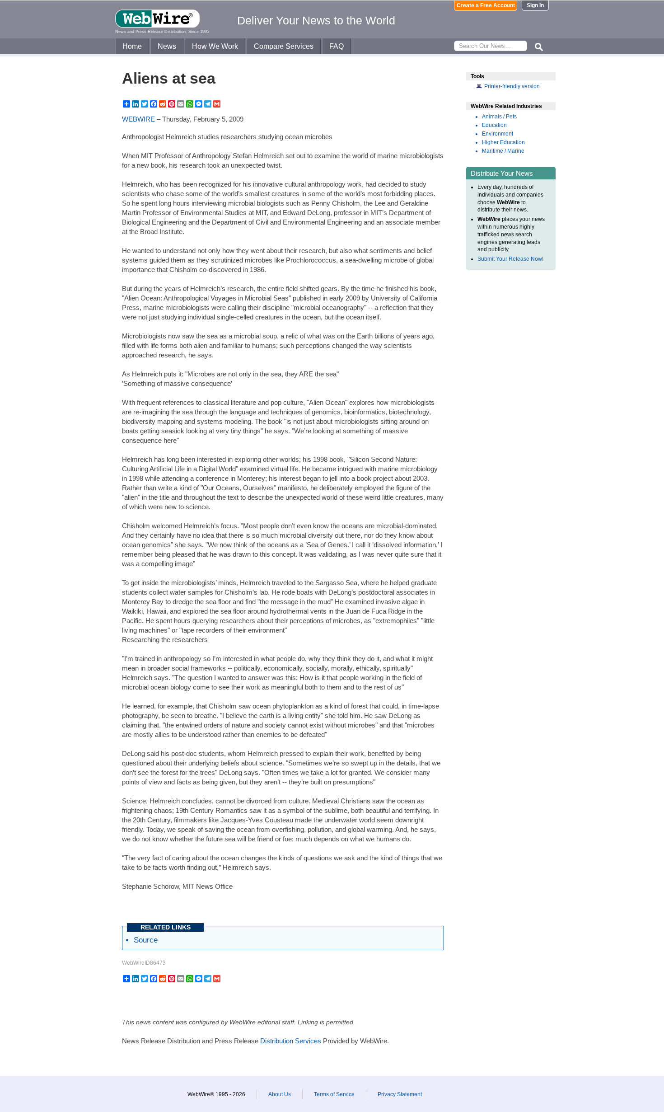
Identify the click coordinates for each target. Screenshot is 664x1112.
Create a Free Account (486, 5)
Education (494, 125)
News (167, 46)
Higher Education (503, 142)
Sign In (535, 5)
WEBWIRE (138, 119)
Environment (497, 134)
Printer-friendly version (512, 86)
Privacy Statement (400, 1094)
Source (146, 940)
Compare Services (283, 46)
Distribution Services (290, 1041)
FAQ (336, 46)
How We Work (215, 46)
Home (132, 46)
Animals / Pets (499, 116)
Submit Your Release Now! (510, 259)
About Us (279, 1094)
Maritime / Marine (503, 151)
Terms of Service (334, 1094)
